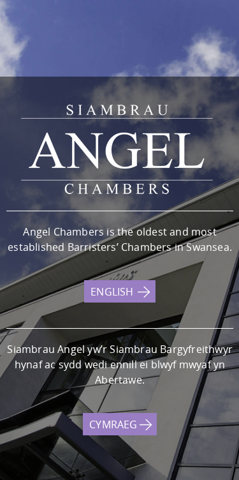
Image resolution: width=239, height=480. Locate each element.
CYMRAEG (113, 424)
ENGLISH (112, 292)
